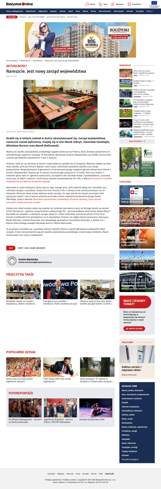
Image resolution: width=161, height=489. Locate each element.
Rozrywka (126, 439)
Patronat (70, 474)
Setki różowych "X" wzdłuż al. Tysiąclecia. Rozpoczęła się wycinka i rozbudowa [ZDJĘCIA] (97, 380)
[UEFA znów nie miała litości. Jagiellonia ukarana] (23, 367)
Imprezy (92, 4)
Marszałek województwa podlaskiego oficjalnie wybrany (60, 199)
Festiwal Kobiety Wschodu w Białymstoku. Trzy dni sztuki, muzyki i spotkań (143, 132)
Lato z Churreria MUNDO (36, 17)
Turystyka (140, 11)
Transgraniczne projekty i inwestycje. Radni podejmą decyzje (60, 302)
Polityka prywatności (53, 480)
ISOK (101, 474)
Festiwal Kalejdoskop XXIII (91, 419)
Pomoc (94, 474)
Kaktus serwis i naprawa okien (131, 368)
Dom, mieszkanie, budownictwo (135, 394)
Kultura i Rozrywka (138, 136)
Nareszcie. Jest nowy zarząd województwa (62, 61)
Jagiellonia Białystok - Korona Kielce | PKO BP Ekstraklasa (58, 420)
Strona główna (12, 61)
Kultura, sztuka (128, 415)
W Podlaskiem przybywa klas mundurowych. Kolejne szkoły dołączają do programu (143, 102)
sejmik (20, 248)
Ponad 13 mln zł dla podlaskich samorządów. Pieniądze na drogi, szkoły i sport (143, 122)
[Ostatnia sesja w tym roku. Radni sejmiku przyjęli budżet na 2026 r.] (97, 289)
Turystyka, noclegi (129, 447)
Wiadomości (31, 11)
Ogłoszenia (120, 4)
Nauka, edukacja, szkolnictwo (134, 427)
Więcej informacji (129, 375)
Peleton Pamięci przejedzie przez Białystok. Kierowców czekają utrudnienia (144, 92)
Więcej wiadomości (135, 141)
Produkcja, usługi (129, 431)
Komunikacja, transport (132, 411)
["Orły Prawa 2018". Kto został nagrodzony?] (60, 367)
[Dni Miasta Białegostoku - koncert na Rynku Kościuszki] (25, 407)
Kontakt (86, 474)
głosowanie (40, 248)
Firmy (105, 4)
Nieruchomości (105, 11)
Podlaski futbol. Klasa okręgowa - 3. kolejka (142, 112)
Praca (78, 11)
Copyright (81, 480)
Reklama (125, 435)
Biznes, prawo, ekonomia (132, 390)
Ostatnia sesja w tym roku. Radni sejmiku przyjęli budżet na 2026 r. (96, 302)
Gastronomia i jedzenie (132, 398)
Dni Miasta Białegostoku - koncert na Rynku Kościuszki (25, 420)
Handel (125, 402)
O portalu (51, 474)
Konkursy (22, 17)
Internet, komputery (130, 407)
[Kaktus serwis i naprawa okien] (137, 354)
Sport (70, 11)
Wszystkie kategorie (130, 459)
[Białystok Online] (19, 4)
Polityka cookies (69, 480)
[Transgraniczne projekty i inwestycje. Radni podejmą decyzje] (60, 289)
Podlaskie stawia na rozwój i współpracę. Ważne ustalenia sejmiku (20, 302)
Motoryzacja (119, 11)
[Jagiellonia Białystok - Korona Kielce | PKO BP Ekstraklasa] (60, 407)
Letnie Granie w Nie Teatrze (56, 17)
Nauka (93, 11)
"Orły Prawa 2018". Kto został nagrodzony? (57, 380)
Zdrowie (129, 11)
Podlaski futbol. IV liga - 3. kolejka (143, 82)
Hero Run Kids (72, 17)
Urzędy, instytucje (129, 451)
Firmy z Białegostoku (14, 11)
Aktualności (38, 61)
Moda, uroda (127, 419)
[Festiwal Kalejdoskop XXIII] (95, 407)
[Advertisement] (60, 327)
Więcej (149, 11)
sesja (26, 248)
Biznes (85, 11)
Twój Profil (109, 474)
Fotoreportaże (21, 393)
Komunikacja (136, 4)
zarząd (32, 248)
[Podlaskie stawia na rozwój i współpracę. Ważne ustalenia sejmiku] (23, 289)
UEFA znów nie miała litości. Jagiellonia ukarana (19, 380)
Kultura (63, 11)
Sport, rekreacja (129, 443)
